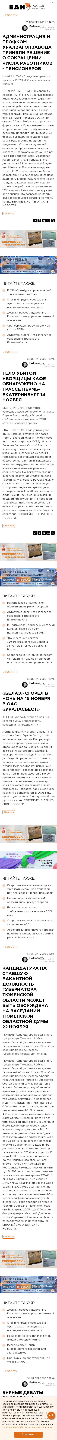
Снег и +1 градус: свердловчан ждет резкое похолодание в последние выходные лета (27, 304)
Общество (8, 213)
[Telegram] (44, 220)
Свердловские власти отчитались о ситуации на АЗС (30, 923)
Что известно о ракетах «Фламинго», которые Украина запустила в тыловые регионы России (27, 644)
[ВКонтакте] (35, 220)
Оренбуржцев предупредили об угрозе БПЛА (28, 328)
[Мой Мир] (48, 220)
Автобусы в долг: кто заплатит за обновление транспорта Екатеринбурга (29, 339)
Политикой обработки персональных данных (27, 1427)
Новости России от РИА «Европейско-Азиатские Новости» (20, 7)
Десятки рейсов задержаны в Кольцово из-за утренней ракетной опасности (30, 317)
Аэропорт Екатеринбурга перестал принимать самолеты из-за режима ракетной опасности (30, 934)
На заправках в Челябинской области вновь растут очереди (27, 605)
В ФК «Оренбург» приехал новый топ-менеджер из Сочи (29, 292)
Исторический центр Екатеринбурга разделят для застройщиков (26, 1349)
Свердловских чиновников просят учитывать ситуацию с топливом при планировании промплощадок (30, 659)
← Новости (9, 15)
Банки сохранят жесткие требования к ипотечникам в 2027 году (29, 911)
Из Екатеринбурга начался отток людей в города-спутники (29, 1338)
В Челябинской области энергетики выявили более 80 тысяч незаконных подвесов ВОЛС (31, 629)
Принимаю (28, 1434)
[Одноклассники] (39, 220)
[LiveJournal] (53, 220)
